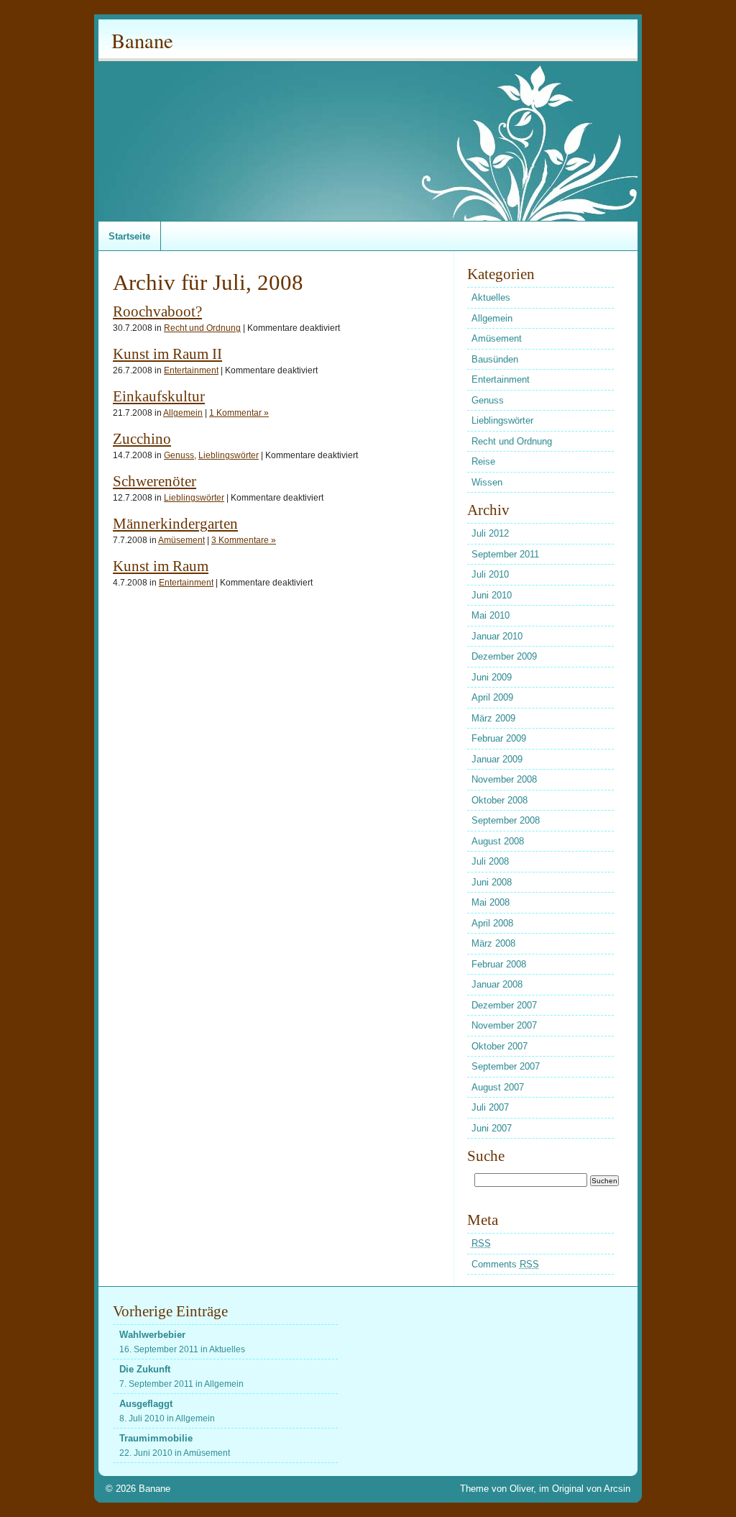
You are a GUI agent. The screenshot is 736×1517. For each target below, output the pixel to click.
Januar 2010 (497, 636)
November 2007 (504, 1025)
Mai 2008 (491, 902)
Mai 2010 (491, 615)
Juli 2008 (490, 861)
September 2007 (506, 1066)
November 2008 (504, 779)
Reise (483, 461)
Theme (474, 1488)
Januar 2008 (497, 984)
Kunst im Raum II (167, 353)
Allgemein (183, 412)
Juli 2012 (490, 533)
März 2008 (493, 943)
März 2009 (493, 718)
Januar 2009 (497, 759)
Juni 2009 (492, 677)
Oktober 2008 (500, 800)
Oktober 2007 (500, 1046)
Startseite (129, 236)
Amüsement (181, 540)
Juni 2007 (492, 1128)
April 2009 (492, 697)
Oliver (521, 1488)
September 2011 (505, 554)
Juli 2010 (490, 574)
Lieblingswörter (228, 455)
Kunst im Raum (160, 565)
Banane (142, 40)
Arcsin (617, 1488)
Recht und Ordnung (202, 327)
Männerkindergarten (175, 523)
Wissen (487, 482)
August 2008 (498, 841)
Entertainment (191, 370)
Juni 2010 (492, 595)
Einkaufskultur (159, 396)
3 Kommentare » (243, 540)
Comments (505, 1264)
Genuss (179, 455)
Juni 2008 (492, 882)
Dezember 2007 (504, 1005)
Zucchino (142, 438)
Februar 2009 (499, 738)
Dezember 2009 (504, 656)
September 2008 (506, 820)
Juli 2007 (490, 1107)
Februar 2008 (499, 964)
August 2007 (498, 1087)
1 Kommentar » (239, 412)
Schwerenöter (154, 481)
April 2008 (492, 923)
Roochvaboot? (157, 311)
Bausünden (495, 359)
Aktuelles (491, 297)
